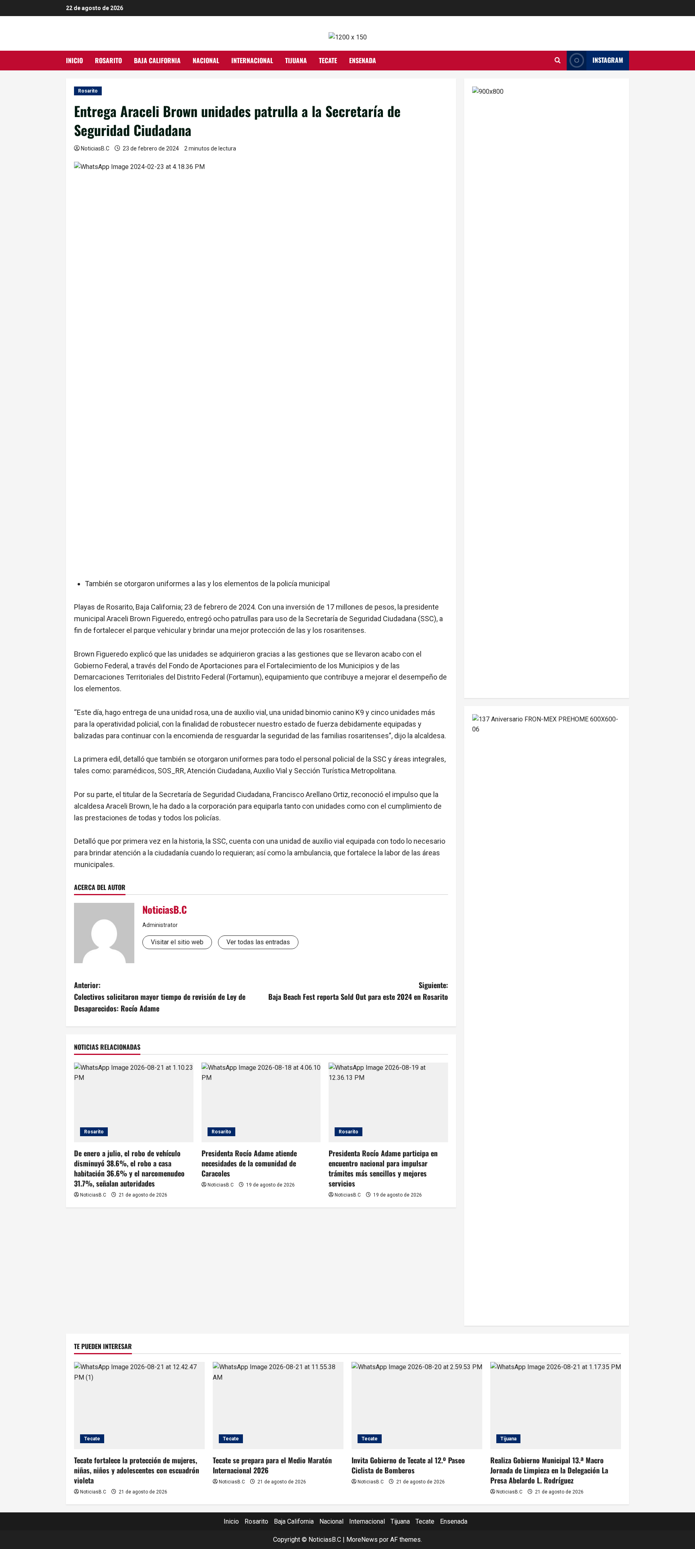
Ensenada (362, 60)
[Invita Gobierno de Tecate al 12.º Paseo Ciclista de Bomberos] (417, 1405)
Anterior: (159, 996)
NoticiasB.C (95, 148)
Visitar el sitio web (177, 942)
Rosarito (108, 60)
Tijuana (296, 60)
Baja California (157, 60)
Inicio (74, 60)
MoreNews (362, 1539)
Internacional (252, 60)
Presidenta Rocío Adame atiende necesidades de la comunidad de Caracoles (249, 1163)
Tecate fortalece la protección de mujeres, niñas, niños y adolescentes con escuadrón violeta (136, 1470)
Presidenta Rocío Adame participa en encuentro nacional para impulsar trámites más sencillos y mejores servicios (383, 1168)
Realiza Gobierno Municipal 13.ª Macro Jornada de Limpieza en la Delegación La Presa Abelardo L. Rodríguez (549, 1470)
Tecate (328, 60)
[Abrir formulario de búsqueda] (558, 60)
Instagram (607, 60)
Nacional (206, 60)
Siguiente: (358, 991)
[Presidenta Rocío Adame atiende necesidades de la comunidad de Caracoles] (261, 1102)
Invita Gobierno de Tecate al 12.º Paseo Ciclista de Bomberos (408, 1465)
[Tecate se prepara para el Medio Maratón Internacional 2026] (278, 1405)
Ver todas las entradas (258, 942)
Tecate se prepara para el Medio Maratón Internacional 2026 (272, 1465)
